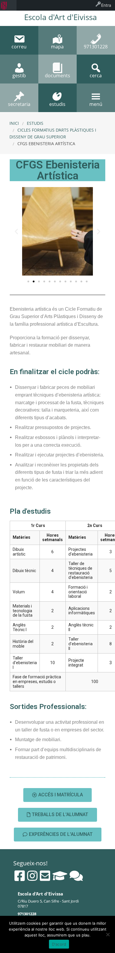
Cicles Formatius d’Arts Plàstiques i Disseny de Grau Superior (52, 133)
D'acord (59, 944)
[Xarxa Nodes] (76, 876)
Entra (106, 5)
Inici (14, 123)
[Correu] (45, 876)
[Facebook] (19, 876)
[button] (28, 281)
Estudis (35, 123)
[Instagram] (32, 876)
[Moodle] (59, 876)
